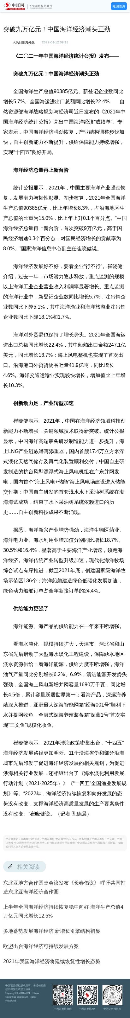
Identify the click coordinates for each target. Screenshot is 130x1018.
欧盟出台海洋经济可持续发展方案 (41, 946)
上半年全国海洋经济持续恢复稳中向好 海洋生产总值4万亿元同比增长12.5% (63, 911)
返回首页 (119, 6)
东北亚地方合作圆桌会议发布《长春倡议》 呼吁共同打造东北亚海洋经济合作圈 (64, 887)
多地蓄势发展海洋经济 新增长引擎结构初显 (51, 931)
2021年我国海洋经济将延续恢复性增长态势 (51, 961)
